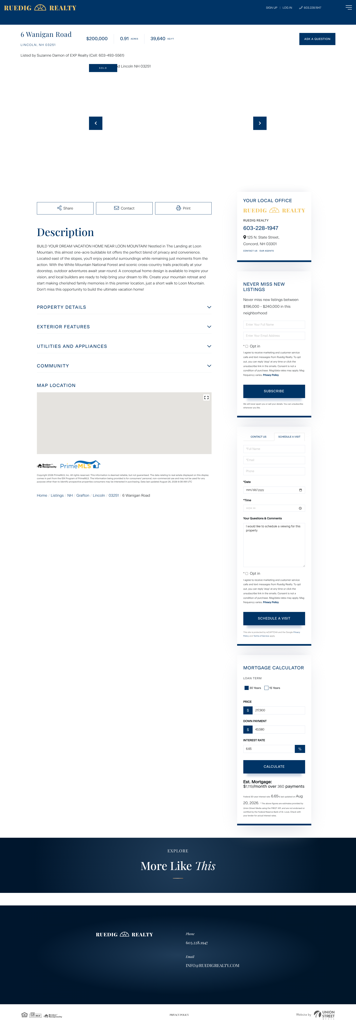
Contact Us (250, 250)
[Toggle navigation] (340, 7)
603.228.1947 (312, 7)
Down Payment (255, 721)
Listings (57, 495)
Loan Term (252, 678)
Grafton (82, 495)
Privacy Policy (271, 375)
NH (70, 495)
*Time (247, 500)
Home (42, 495)
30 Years (255, 688)
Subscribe (274, 391)
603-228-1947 (260, 228)
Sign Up (271, 7)
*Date (247, 482)
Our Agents (266, 250)
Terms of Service (261, 636)
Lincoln (99, 495)
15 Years (274, 688)
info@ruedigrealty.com (212, 965)
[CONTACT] (317, 39)
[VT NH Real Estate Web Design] (315, 1015)
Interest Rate (254, 740)
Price (247, 702)
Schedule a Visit (289, 436)
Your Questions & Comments (262, 518)
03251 (114, 495)
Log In (287, 7)
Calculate (274, 767)
